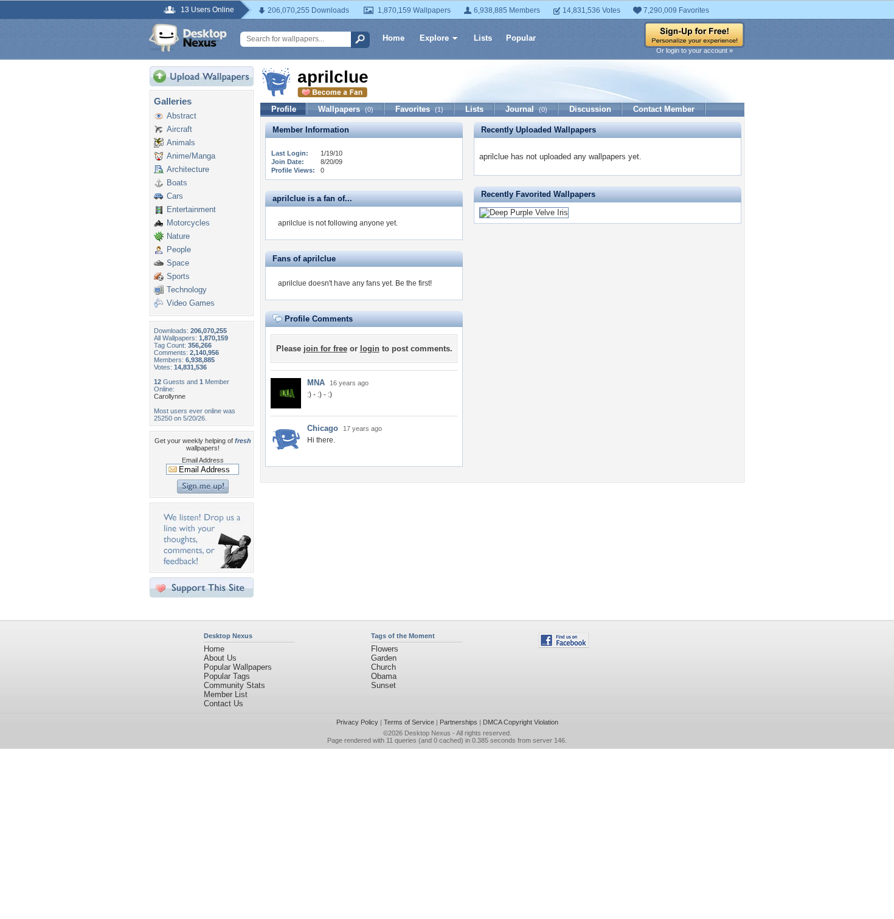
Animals (181, 142)
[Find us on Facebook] (564, 645)
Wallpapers (345, 109)
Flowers (384, 648)
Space (178, 262)
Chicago (322, 428)
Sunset (383, 685)
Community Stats (234, 685)
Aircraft (179, 129)
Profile (283, 109)
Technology (187, 289)
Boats (177, 182)
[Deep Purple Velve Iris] (524, 212)
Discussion (590, 109)
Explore (434, 38)
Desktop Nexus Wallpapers (188, 38)
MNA (316, 382)
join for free (325, 348)
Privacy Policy (357, 722)
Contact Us (223, 703)
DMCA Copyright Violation (520, 722)
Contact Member (664, 109)
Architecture (188, 169)
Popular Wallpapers (238, 667)
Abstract (181, 115)
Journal (526, 109)
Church (383, 667)
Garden (384, 658)
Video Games (191, 303)
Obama (384, 676)
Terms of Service (409, 722)
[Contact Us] (205, 565)
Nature (178, 236)
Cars (175, 196)
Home (393, 38)
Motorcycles (188, 222)
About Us (220, 658)
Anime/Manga (191, 155)
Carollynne (169, 396)
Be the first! (413, 283)
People (179, 249)
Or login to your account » (694, 50)
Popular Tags (227, 676)
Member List (226, 694)
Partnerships (458, 722)
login (369, 348)
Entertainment (191, 209)
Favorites (419, 109)
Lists (483, 38)
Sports (178, 276)
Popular (521, 38)
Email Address (203, 460)
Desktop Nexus (427, 733)
